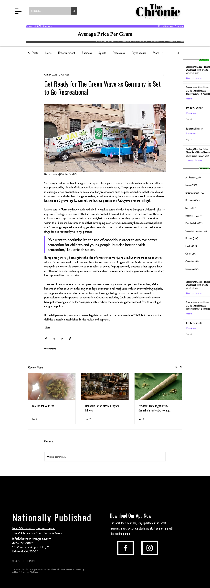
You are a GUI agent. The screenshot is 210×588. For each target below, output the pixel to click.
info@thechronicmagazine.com (31, 538)
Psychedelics (138, 53)
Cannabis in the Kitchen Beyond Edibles (102, 408)
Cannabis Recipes (194, 293)
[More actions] (164, 75)
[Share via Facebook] (45, 338)
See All (179, 367)
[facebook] (125, 548)
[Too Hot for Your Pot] (51, 386)
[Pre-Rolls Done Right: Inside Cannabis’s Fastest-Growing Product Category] (158, 386)
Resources (119, 53)
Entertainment (66, 53)
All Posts (33, 53)
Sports (102, 53)
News (48, 53)
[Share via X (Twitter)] (53, 338)
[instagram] (149, 548)
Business (87, 53)
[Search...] (74, 11)
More (156, 53)
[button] (18, 11)
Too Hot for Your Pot (43, 406)
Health (189, 98)
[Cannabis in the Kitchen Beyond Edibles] (105, 386)
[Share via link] (70, 338)
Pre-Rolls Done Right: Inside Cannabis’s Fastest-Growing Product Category (153, 408)
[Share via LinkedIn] (61, 338)
